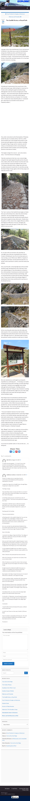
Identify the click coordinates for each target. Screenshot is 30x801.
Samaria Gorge (5, 703)
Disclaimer (7, 788)
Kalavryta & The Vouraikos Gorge (9, 709)
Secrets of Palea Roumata (8, 706)
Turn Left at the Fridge (7, 681)
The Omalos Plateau (7, 684)
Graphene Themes (11, 794)
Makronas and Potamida (14, 16)
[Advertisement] (15, 120)
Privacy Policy (25, 790)
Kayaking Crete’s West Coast (9, 687)
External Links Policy (24, 788)
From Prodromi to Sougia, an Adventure (16, 14)
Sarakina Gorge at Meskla (8, 691)
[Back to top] (27, 798)
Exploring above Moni (11, 745)
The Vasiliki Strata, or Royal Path (9, 697)
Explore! (3, 8)
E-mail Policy (14, 788)
